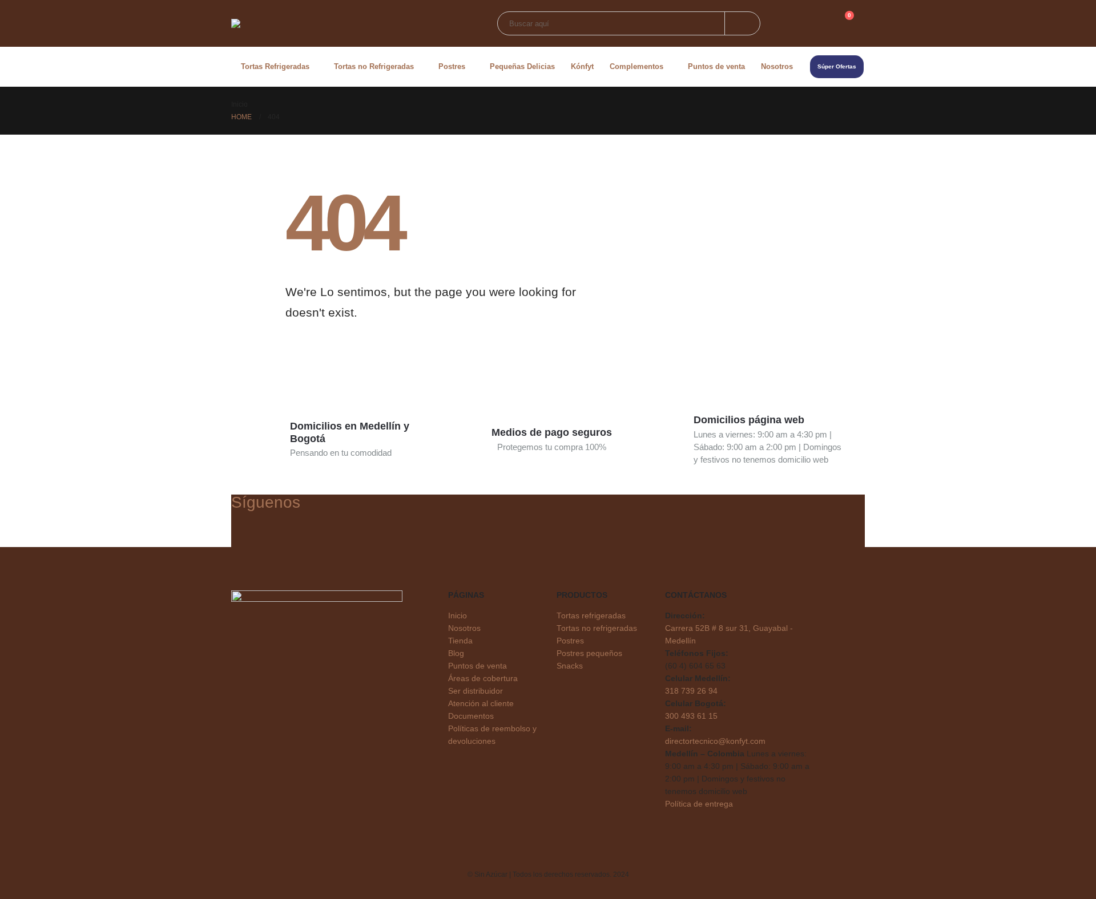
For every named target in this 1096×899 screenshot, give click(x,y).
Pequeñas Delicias (522, 66)
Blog (456, 653)
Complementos (636, 66)
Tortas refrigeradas (591, 616)
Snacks (570, 666)
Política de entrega (699, 804)
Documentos (471, 716)
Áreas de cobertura (483, 678)
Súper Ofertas (836, 66)
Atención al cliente (481, 703)
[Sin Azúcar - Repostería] (331, 23)
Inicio (457, 616)
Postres (451, 66)
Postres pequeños (589, 653)
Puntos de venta (716, 66)
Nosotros (777, 66)
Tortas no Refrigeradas (374, 66)
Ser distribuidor (475, 691)
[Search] (742, 23)
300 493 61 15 (691, 716)
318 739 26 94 (691, 691)
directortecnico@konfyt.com (715, 741)
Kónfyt (582, 66)
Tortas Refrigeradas (275, 66)
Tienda (460, 641)
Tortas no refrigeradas (597, 628)
